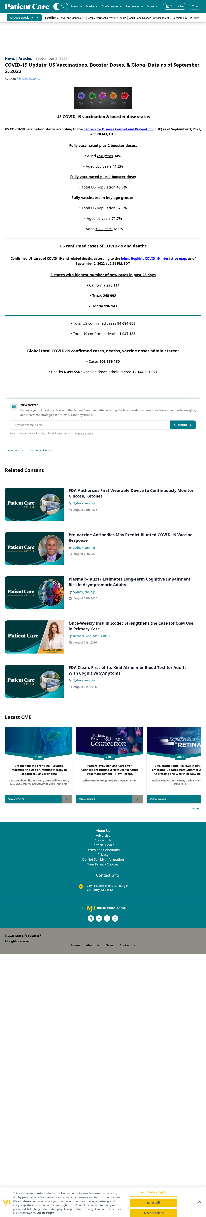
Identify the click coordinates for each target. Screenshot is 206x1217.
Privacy (103, 854)
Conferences (110, 6)
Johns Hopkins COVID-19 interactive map (153, 258)
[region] (103, 1202)
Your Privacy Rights (153, 1192)
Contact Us (103, 840)
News (75, 6)
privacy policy (85, 433)
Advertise (103, 835)
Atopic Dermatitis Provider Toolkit (107, 18)
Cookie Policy (45, 1213)
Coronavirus (14, 450)
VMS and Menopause (73, 18)
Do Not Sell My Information (103, 859)
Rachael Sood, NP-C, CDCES (91, 636)
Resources (133, 6)
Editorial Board (103, 845)
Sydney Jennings (84, 503)
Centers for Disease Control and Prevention (118, 129)
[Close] (199, 1201)
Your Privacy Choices (103, 864)
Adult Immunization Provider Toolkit (149, 18)
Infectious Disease (40, 450)
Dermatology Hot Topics (185, 18)
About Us (103, 830)
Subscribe (180, 425)
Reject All (153, 1202)
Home (75, 945)
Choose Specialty (21, 17)
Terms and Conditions (103, 850)
